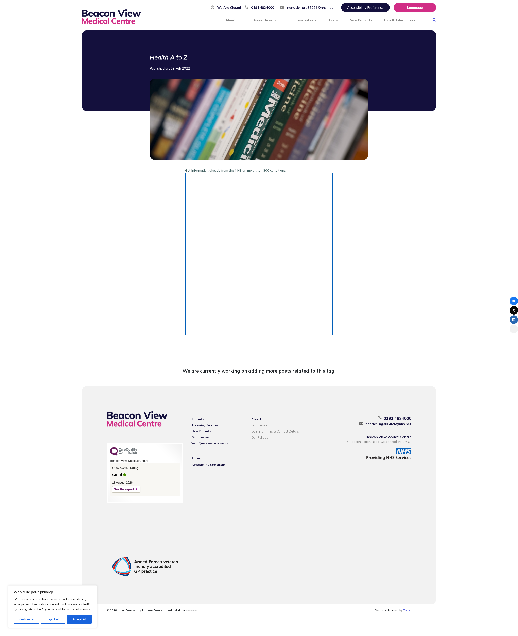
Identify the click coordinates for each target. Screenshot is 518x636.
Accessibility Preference (365, 7)
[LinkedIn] (514, 319)
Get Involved (201, 437)
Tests (333, 20)
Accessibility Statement (208, 464)
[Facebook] (514, 301)
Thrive (407, 610)
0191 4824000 (397, 418)
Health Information (399, 20)
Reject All (53, 619)
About (231, 20)
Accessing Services (205, 425)
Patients (198, 419)
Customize (26, 619)
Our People (259, 425)
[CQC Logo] (123, 454)
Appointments (265, 20)
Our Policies (259, 437)
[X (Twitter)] (514, 310)
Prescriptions (305, 20)
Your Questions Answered (210, 443)
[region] (52, 606)
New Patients (361, 20)
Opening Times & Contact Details (275, 431)
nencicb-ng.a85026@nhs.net (388, 424)
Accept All (79, 619)
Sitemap (197, 458)
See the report (124, 489)
